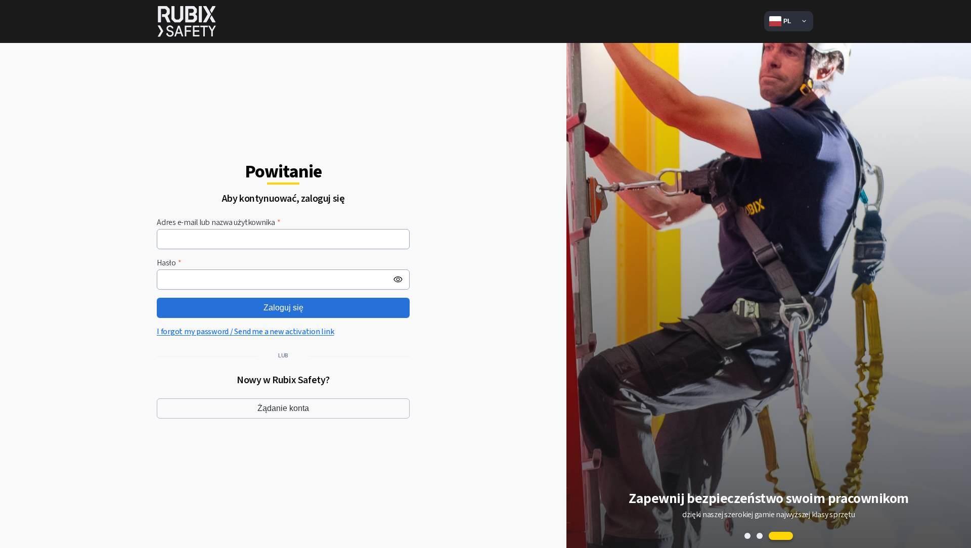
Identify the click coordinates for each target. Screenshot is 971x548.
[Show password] (398, 280)
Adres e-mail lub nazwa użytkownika (219, 222)
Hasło (169, 263)
